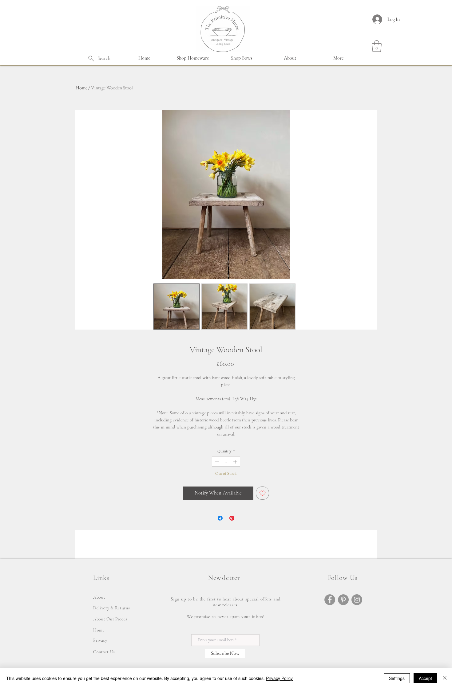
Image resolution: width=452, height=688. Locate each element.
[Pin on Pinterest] (232, 518)
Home (81, 87)
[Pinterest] (343, 599)
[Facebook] (329, 599)
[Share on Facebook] (220, 518)
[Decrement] (216, 461)
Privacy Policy (279, 678)
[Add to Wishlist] (262, 493)
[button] (193, 58)
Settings (397, 678)
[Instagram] (356, 599)
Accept (425, 678)
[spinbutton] (226, 461)
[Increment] (236, 461)
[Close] (444, 678)
